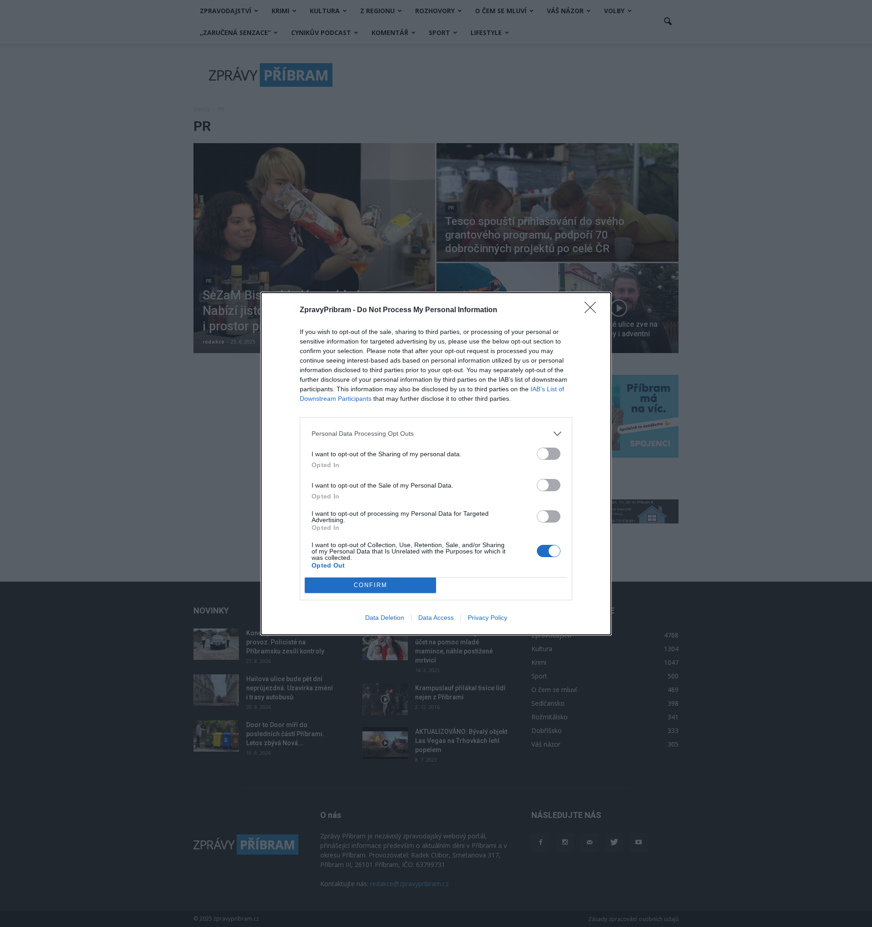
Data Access (436, 617)
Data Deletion (384, 617)
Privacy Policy (487, 617)
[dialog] (436, 464)
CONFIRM (370, 585)
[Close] (593, 310)
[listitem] (436, 434)
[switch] (548, 454)
